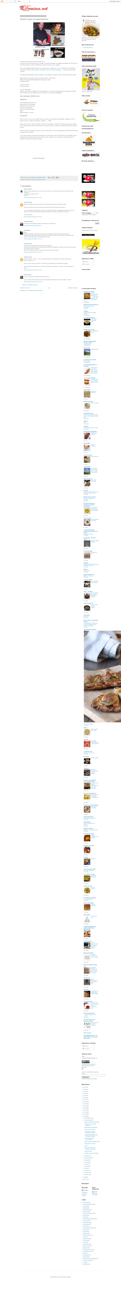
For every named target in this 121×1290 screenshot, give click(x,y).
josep (25, 230)
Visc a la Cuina (87, 518)
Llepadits (86, 563)
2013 (84, 1108)
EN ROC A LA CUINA (89, 291)
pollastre (85, 1233)
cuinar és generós (88, 603)
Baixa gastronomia (88, 953)
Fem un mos (87, 348)
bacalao (85, 1247)
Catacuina (86, 989)
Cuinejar (86, 857)
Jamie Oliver (86, 1244)
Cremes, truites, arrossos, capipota (94, 606)
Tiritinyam (86, 768)
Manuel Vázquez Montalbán (90, 1258)
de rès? (86, 1145)
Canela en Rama (88, 455)
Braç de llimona (87, 361)
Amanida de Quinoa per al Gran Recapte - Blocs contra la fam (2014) (94, 970)
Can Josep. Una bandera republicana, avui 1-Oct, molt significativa (94, 785)
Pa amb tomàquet (88, 551)
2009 (84, 1116)
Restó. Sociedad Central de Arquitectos (94, 1024)
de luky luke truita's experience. (91, 1122)
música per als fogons (88, 1227)
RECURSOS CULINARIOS (90, 431)
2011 (84, 1112)
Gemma (26, 274)
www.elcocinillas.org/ (89, 574)
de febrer (87, 1172)
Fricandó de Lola (87, 344)
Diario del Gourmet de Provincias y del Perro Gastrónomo (89, 505)
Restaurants (86, 1209)
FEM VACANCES (94, 349)
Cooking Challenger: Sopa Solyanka (94, 836)
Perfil (85, 422)
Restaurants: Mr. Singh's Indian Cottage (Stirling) (94, 992)
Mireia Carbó (86, 1246)
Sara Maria (26, 221)
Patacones (93, 858)
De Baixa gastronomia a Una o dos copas (94, 955)
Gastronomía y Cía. (88, 413)
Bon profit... (86, 756)
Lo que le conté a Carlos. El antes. (91, 427)
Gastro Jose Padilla (88, 903)
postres (85, 1215)
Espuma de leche (94, 456)
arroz (84, 1237)
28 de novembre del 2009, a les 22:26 (33, 252)
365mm (85, 569)
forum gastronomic (87, 1249)
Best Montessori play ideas (89, 818)
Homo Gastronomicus (89, 1013)
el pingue (86, 426)
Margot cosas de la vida (90, 497)
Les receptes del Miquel (90, 378)
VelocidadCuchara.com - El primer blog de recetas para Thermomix (91, 1037)
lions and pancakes (88, 816)
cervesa (85, 1226)
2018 (84, 1097)
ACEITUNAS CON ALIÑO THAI (93, 320)
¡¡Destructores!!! (88, 1151)
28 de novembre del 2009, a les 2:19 (33, 216)
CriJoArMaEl (87, 389)
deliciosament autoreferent (90, 1127)
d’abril (86, 1168)
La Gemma (23, 63)
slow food (85, 1257)
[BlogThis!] (53, 177)
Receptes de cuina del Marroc (91, 805)
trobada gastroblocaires (89, 1218)
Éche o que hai (87, 1033)
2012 (84, 1110)
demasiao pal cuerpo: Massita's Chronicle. (89, 1132)
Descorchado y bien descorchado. (89, 1139)
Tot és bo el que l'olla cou (90, 793)
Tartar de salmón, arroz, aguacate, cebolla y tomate (95, 381)
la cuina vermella (30, 70)
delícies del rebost (40, 70)
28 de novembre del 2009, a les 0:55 (33, 197)
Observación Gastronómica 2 (91, 304)
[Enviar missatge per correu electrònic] (48, 177)
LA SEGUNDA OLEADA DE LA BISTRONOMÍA (94, 509)
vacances (85, 1220)
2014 (84, 1106)
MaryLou (26, 189)
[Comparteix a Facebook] (56, 177)
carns (84, 1242)
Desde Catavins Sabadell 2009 (91, 1141)
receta (84, 1206)
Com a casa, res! (88, 478)
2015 (84, 1103)
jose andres (86, 1255)
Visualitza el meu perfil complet (85, 1194)
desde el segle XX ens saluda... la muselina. (90, 1148)
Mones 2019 (86, 616)
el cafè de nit (87, 978)
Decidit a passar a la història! (91, 1153)
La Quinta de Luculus (89, 833)
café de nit (48, 70)
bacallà (85, 1231)
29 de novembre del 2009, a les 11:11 (33, 270)
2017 (84, 1099)
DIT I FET (86, 490)
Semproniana (87, 822)
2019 (84, 1095)
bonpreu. (33, 179)
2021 (84, 1091)
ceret (84, 1262)
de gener (87, 1174)
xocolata (85, 1240)
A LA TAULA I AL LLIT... (89, 874)
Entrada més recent (25, 288)
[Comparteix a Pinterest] (58, 177)
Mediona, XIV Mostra (88, 575)
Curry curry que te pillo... (90, 869)
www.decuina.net (91, 1064)
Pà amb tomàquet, (56, 70)
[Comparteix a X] (55, 177)
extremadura (86, 1222)
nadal (84, 1217)
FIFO (72, 63)
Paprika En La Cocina (89, 329)
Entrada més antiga (73, 288)
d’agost (86, 1160)
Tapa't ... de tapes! (88, 591)
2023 (84, 1087)
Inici (49, 288)
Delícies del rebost (88, 401)
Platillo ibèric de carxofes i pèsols (91, 829)
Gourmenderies (88, 941)
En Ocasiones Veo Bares (90, 897)
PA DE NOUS (87, 443)
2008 (84, 1177)
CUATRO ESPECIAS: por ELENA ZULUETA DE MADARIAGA (90, 928)
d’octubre (87, 1156)
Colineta (86, 421)
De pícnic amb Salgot (88, 724)
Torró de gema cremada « (90, 629)
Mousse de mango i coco (89, 752)
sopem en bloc (86, 1235)
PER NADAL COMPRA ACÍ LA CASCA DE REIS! (95, 742)
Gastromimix (87, 914)
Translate (93, 214)
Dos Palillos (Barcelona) (89, 870)
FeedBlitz (94, 1078)
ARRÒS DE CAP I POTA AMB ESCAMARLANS (94, 796)
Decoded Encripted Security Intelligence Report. (91, 1135)
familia (84, 1208)
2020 (84, 1093)
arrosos (85, 1229)
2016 (84, 1101)
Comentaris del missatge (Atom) (35, 290)
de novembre (88, 1120)
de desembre (88, 1118)
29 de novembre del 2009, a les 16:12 (33, 281)
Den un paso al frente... (90, 1129)
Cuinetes (26, 243)
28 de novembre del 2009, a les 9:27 (33, 225)
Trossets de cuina (88, 1001)
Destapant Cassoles (89, 845)
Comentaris (87, 264)
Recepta (43, 179)
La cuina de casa (88, 751)
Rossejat (86, 739)
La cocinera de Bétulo (89, 317)
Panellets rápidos (94, 757)
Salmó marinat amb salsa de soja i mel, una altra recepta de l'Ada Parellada (94, 370)
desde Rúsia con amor (89, 1143)
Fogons (85, 727)
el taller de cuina (88, 886)
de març (87, 1170)
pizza (84, 1253)
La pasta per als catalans (90, 359)
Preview (84, 1078)
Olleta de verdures (88, 828)
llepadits (64, 68)
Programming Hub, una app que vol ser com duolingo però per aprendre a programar (90, 624)
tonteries (85, 1211)
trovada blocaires (87, 1251)
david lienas (38, 179)
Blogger (69, 1277)
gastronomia (86, 1238)
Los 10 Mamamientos (88, 899)
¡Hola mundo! (86, 570)
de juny (86, 1164)
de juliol (87, 1162)
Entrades (86, 261)
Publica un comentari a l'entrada (30, 284)
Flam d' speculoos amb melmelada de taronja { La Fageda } (94, 945)
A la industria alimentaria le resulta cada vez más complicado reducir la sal (91, 416)
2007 (84, 1179)
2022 (84, 1089)
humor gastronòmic (87, 1204)
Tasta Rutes (87, 615)
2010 (84, 1114)
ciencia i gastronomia (88, 1213)
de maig (87, 1166)
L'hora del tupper (88, 579)
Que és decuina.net (87, 47)
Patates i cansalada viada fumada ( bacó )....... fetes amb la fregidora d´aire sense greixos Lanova (91, 296)
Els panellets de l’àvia (88, 534)
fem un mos (58, 68)
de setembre (88, 1158)
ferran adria (86, 1224)
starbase (26, 202)
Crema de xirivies (95, 402)
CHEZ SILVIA (87, 467)
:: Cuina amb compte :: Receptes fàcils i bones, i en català (91, 531)
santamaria (85, 1264)
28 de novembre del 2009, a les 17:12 (33, 239)
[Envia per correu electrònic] (51, 177)
